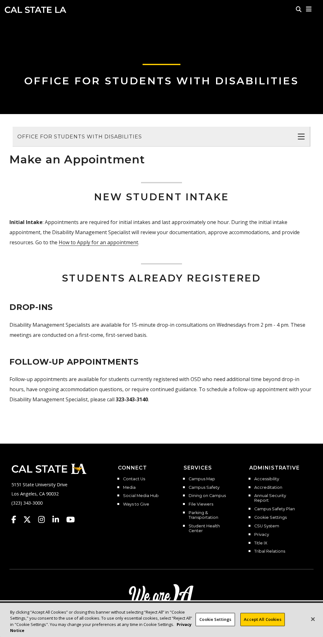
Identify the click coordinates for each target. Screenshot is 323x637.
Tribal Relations (269, 551)
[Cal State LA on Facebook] (16, 519)
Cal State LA (35, 10)
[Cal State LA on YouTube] (70, 519)
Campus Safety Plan (274, 509)
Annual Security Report (270, 498)
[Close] (313, 619)
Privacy (261, 534)
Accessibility (266, 479)
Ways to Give (136, 504)
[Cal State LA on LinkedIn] (58, 519)
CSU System (266, 526)
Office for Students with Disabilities (161, 81)
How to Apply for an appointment (98, 242)
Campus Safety (204, 487)
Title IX (260, 543)
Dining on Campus (207, 496)
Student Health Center (204, 528)
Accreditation (268, 487)
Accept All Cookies (262, 619)
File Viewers (201, 504)
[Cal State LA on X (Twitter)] (30, 519)
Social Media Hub (141, 496)
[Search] (299, 9)
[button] (309, 9)
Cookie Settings (270, 517)
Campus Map (202, 479)
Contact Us (134, 479)
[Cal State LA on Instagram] (44, 519)
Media (129, 487)
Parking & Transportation (203, 515)
